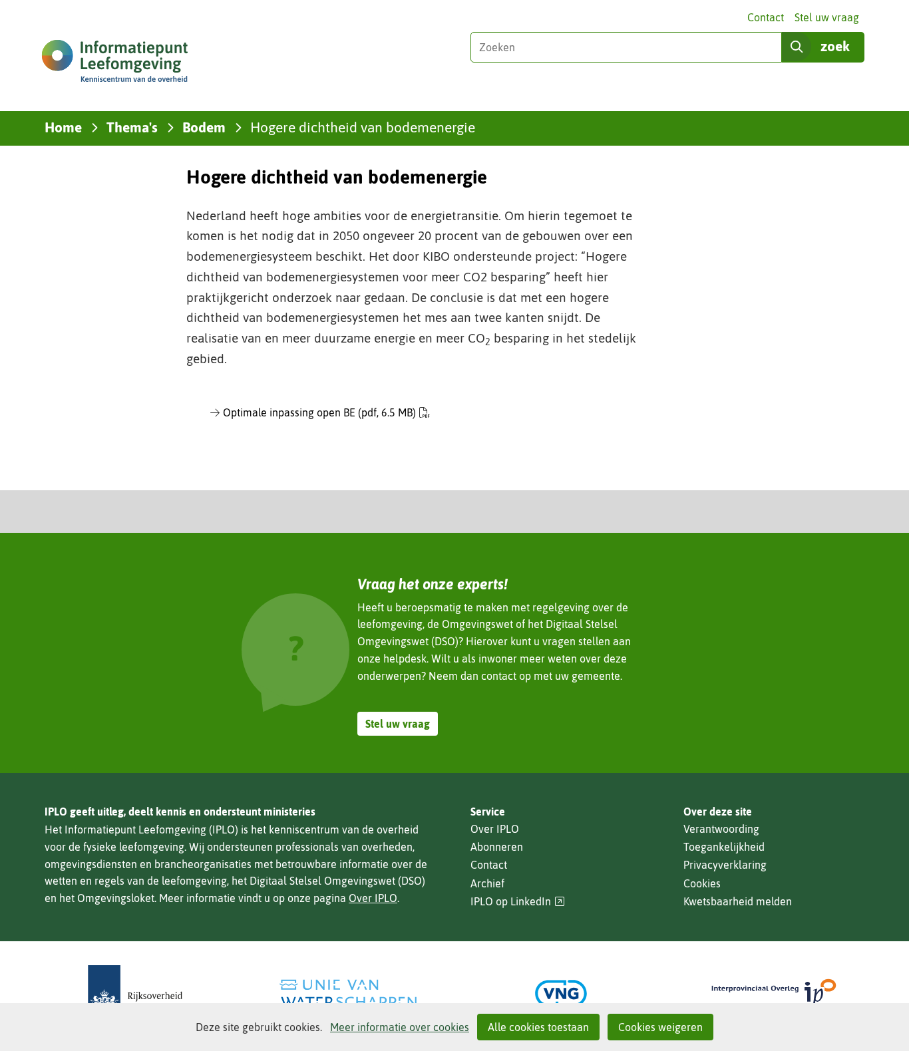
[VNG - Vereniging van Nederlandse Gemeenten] (560, 993)
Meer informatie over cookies (399, 1027)
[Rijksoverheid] (135, 993)
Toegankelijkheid (724, 847)
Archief (487, 883)
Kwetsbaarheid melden (737, 901)
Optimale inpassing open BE (319, 412)
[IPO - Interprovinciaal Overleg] (773, 993)
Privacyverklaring (725, 865)
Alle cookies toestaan (538, 1027)
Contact (765, 17)
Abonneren (496, 847)
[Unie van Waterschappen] (348, 993)
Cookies (702, 883)
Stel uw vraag (827, 17)
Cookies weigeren (660, 1027)
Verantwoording (721, 829)
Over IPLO (373, 898)
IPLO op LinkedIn (517, 901)
